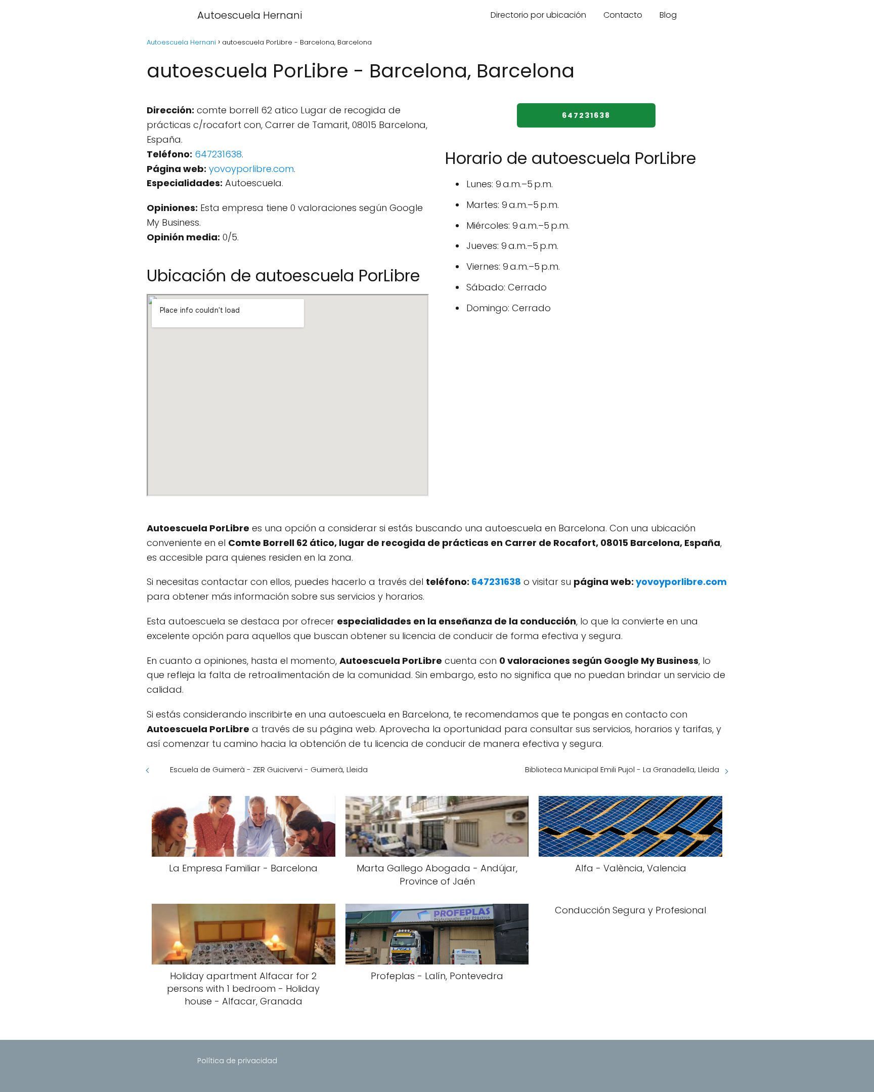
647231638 (218, 154)
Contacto (622, 15)
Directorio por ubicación (538, 15)
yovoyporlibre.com (251, 168)
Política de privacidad (237, 1061)
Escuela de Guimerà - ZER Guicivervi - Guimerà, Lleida (269, 769)
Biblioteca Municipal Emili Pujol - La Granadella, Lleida (622, 769)
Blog (668, 15)
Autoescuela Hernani (249, 15)
